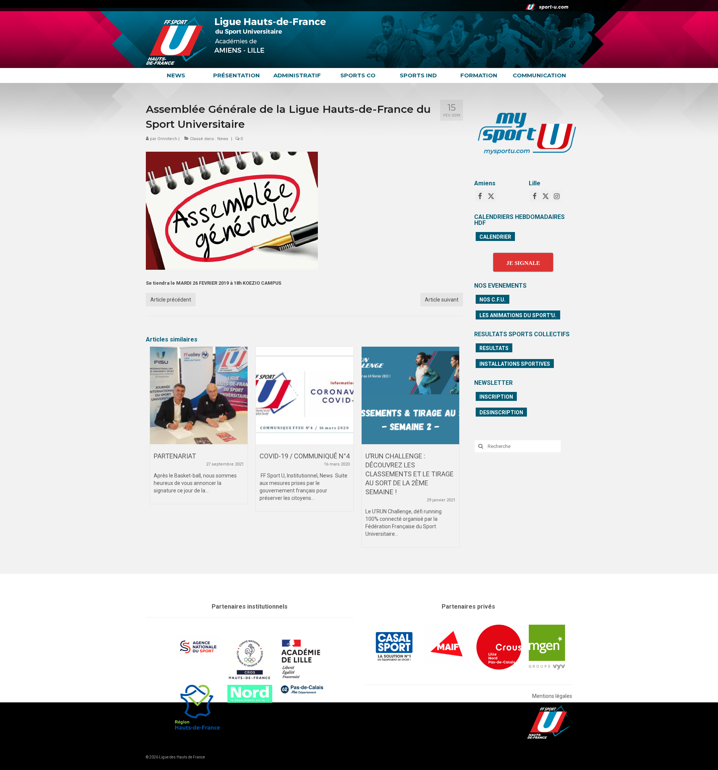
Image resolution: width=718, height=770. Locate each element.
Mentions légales (552, 696)
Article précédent (170, 300)
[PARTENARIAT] (199, 395)
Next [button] (452, 451)
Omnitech (167, 138)
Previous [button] (156, 451)
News (222, 138)
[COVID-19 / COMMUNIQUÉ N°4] (304, 395)
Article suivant (441, 300)
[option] (199, 429)
